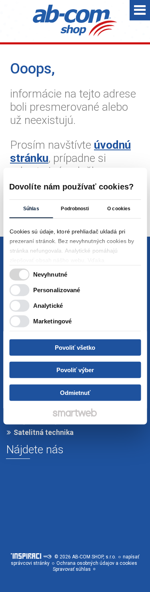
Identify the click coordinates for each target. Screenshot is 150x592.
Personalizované (56, 290)
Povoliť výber (75, 370)
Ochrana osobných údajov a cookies (96, 563)
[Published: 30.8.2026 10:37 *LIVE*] (47, 557)
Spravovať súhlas (72, 569)
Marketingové (52, 321)
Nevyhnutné (50, 274)
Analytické (48, 305)
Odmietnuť (75, 392)
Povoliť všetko (75, 347)
